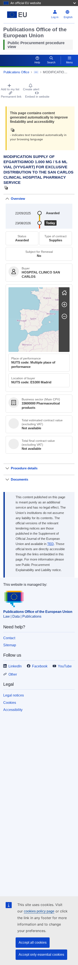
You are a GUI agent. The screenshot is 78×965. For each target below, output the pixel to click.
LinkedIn (15, 666)
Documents (19, 479)
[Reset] (64, 292)
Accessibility (13, 710)
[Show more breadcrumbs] (36, 72)
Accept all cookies (33, 942)
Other (12, 674)
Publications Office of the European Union (37, 612)
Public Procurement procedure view (36, 45)
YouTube (65, 666)
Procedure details (24, 468)
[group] (33, 319)
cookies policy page (39, 911)
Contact (9, 638)
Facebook (39, 666)
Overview (18, 198)
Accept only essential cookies (41, 954)
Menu (69, 62)
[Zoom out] (64, 316)
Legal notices (13, 695)
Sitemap (9, 645)
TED (50, 544)
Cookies (9, 702)
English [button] (68, 17)
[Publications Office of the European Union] (17, 14)
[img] (14, 130)
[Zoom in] (64, 304)
